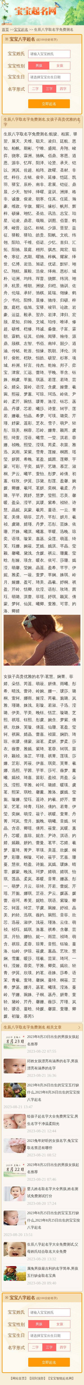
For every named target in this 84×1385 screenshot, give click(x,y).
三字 (49, 89)
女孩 (59, 65)
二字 (35, 89)
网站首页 (18, 1378)
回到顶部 (37, 1378)
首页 (5, 29)
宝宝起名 (21, 29)
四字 (63, 89)
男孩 (39, 65)
